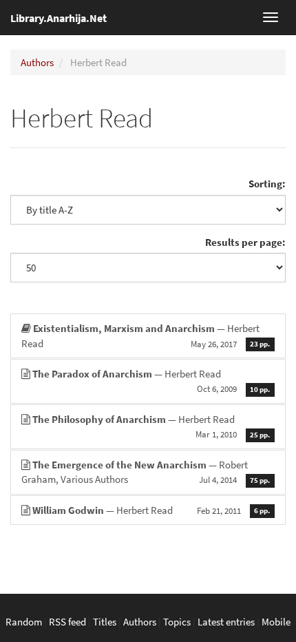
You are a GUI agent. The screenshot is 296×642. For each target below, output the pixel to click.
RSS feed (67, 621)
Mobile (276, 621)
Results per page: (245, 242)
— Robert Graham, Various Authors (145, 472)
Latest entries (226, 621)
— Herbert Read (145, 335)
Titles (104, 621)
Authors (37, 62)
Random (24, 621)
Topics (177, 621)
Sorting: (267, 183)
